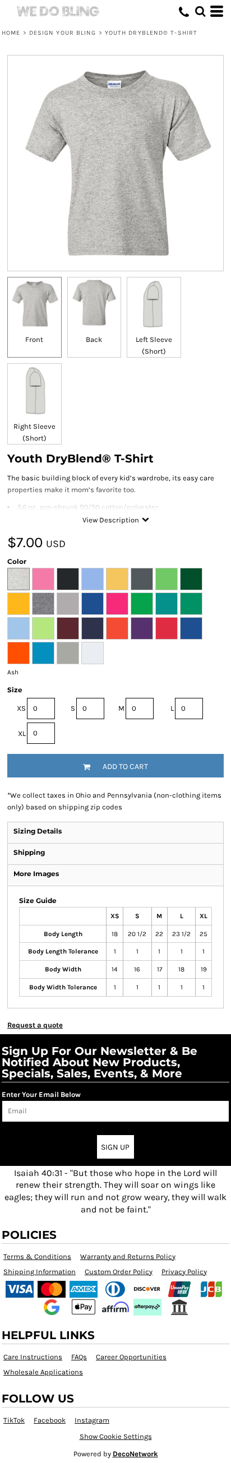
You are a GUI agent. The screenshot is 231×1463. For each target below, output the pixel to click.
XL (22, 733)
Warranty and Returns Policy (127, 1256)
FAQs (79, 1357)
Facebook (50, 1420)
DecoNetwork (135, 1454)
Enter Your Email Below (41, 1094)
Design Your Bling (62, 32)
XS (21, 708)
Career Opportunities (131, 1357)
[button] (200, 11)
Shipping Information (39, 1271)
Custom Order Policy (119, 1271)
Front (34, 339)
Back (94, 339)
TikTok (14, 1420)
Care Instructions (32, 1357)
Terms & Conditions (37, 1256)
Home (11, 32)
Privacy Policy (184, 1271)
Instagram (92, 1420)
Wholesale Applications (43, 1372)
